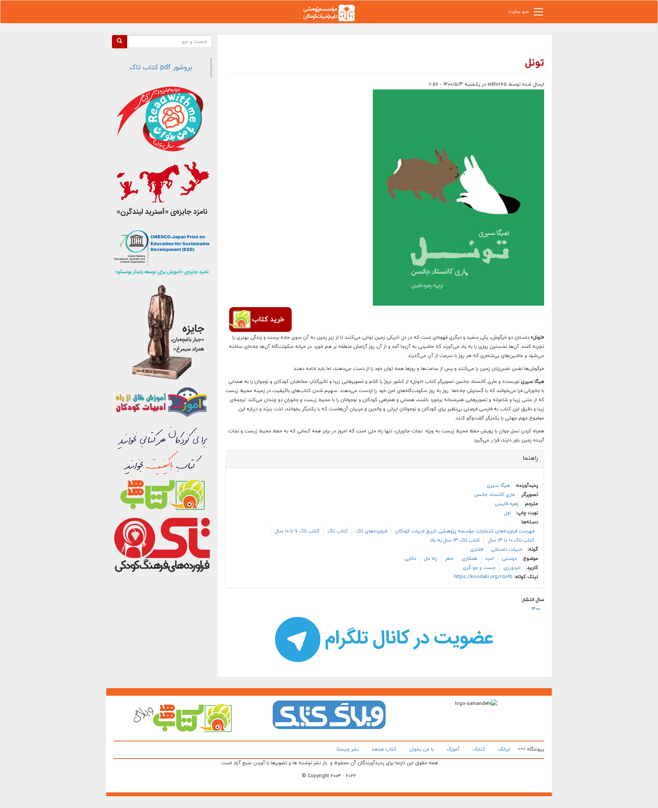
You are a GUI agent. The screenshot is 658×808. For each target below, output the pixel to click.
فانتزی (476, 549)
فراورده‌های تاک (371, 531)
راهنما (526, 458)
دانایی (410, 558)
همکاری (469, 558)
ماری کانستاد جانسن (494, 494)
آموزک (453, 749)
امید (489, 558)
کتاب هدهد (384, 749)
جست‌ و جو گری (479, 567)
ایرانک (504, 749)
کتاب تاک (337, 531)
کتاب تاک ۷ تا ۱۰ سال (297, 531)
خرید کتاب (268, 319)
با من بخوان (421, 749)
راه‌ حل (430, 558)
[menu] (538, 13)
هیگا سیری (498, 485)
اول (507, 513)
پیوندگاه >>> (530, 749)
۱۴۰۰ (535, 609)
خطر (449, 558)
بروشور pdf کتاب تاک (161, 67)
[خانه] (329, 12)
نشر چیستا (348, 749)
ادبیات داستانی (506, 549)
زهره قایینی (507, 503)
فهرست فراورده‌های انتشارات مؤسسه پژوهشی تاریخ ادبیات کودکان (464, 531)
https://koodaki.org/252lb (483, 577)
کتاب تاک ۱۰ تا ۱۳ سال (511, 540)
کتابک (479, 749)
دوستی (509, 558)
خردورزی (512, 567)
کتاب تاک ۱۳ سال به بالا (455, 540)
